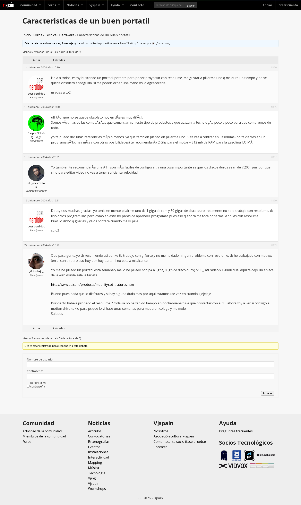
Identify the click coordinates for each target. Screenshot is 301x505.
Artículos (95, 431)
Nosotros (161, 431)
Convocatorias (99, 436)
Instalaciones (98, 452)
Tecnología (96, 473)
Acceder (268, 393)
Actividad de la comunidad (42, 431)
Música (93, 467)
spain (8, 5)
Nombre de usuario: (40, 359)
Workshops (97, 488)
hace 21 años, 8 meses (133, 43)
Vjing (92, 478)
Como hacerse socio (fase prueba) (180, 441)
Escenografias (99, 441)
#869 (274, 200)
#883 (274, 245)
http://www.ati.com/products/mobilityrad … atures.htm (92, 284)
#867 (274, 157)
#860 (274, 67)
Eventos (94, 447)
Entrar (267, 5)
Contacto (137, 5)
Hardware (66, 35)
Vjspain (93, 483)
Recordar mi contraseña (38, 384)
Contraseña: (35, 371)
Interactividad (98, 457)
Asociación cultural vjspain (174, 436)
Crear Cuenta (288, 5)
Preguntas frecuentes (236, 431)
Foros (52, 5)
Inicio (27, 35)
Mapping (95, 462)
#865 (274, 107)
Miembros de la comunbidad (44, 436)
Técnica (51, 35)
